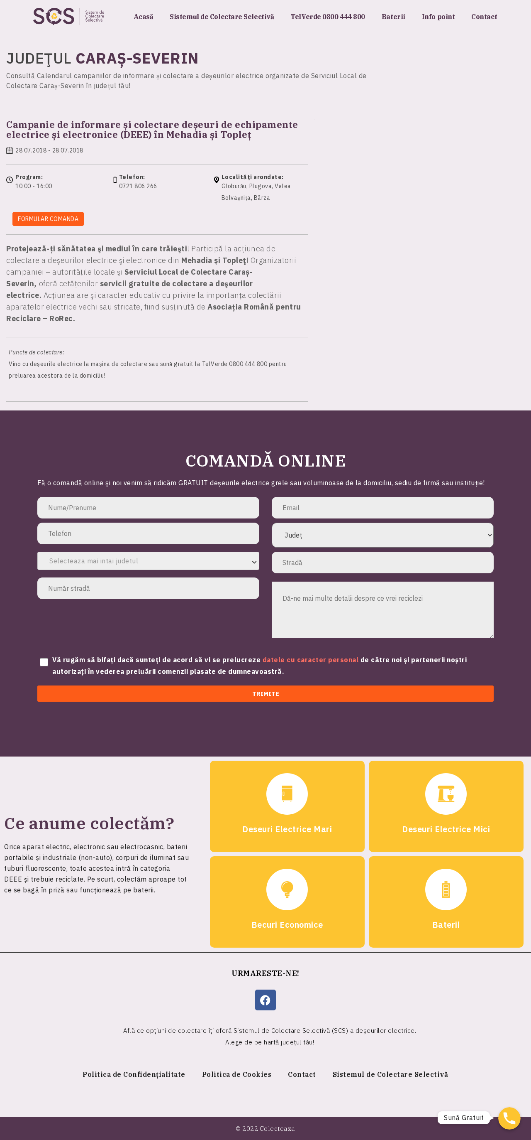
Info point (438, 16)
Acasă (143, 16)
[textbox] (148, 561)
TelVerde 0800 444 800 (327, 16)
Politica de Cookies (237, 1074)
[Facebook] (265, 1000)
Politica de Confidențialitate (134, 1074)
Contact (484, 16)
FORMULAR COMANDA (48, 219)
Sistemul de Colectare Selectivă (222, 16)
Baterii (393, 16)
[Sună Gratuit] (509, 1118)
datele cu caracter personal (311, 660)
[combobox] (148, 561)
